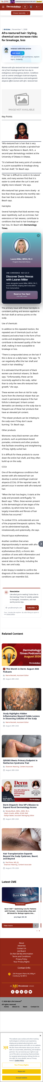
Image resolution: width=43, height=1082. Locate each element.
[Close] (40, 1035)
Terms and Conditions (21, 956)
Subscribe (31, 608)
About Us (15, 1007)
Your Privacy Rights (22, 962)
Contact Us (21, 948)
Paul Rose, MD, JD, (12, 862)
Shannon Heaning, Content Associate (19, 767)
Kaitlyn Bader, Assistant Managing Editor (19, 815)
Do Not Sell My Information (21, 953)
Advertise (21, 945)
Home (6, 1007)
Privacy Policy (21, 959)
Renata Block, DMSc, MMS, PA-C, (17, 811)
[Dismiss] (38, 235)
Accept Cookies (21, 1078)
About (21, 943)
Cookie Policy (19, 1061)
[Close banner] (40, 2)
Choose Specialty (19, 13)
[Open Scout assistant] (31, 7)
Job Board (21, 951)
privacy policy (11, 614)
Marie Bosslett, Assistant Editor (17, 675)
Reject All (21, 1071)
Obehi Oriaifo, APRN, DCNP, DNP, (16, 813)
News (25, 1007)
